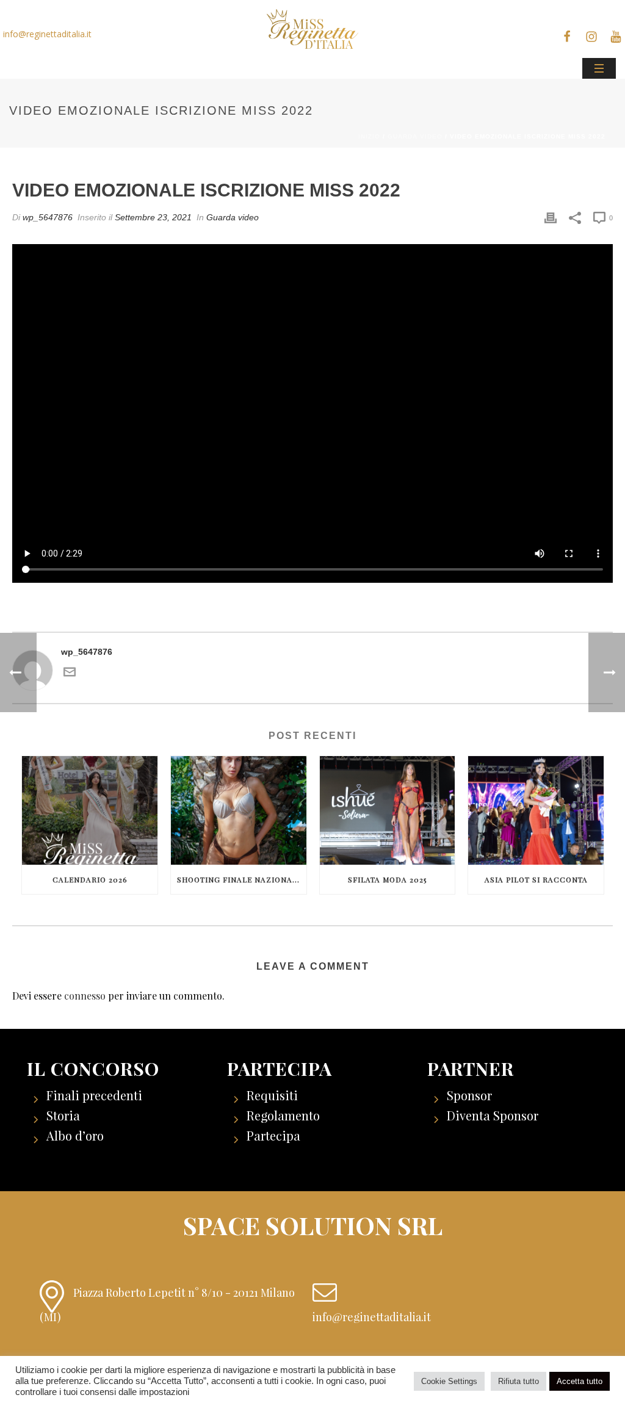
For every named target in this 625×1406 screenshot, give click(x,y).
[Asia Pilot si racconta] (536, 810)
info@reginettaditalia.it (47, 34)
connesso (85, 995)
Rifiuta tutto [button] (518, 1381)
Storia (63, 1115)
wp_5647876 (48, 217)
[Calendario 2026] (89, 810)
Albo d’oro (75, 1135)
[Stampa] (550, 218)
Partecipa (273, 1135)
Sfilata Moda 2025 (387, 879)
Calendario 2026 (89, 879)
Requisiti (272, 1095)
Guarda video (415, 136)
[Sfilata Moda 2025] (387, 810)
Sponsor (469, 1095)
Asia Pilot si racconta (536, 879)
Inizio (369, 136)
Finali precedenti (94, 1095)
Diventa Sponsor (492, 1115)
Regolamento (283, 1115)
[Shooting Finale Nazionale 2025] (238, 810)
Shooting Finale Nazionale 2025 (241, 879)
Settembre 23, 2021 (153, 217)
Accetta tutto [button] (579, 1381)
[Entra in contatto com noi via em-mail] (69, 674)
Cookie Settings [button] (449, 1381)
